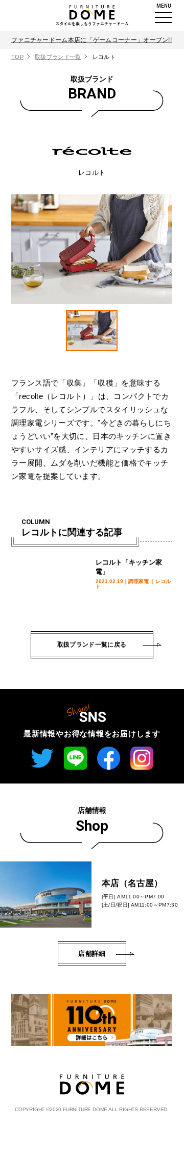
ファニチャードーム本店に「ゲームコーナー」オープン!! (91, 40)
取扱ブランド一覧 (58, 57)
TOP (17, 57)
